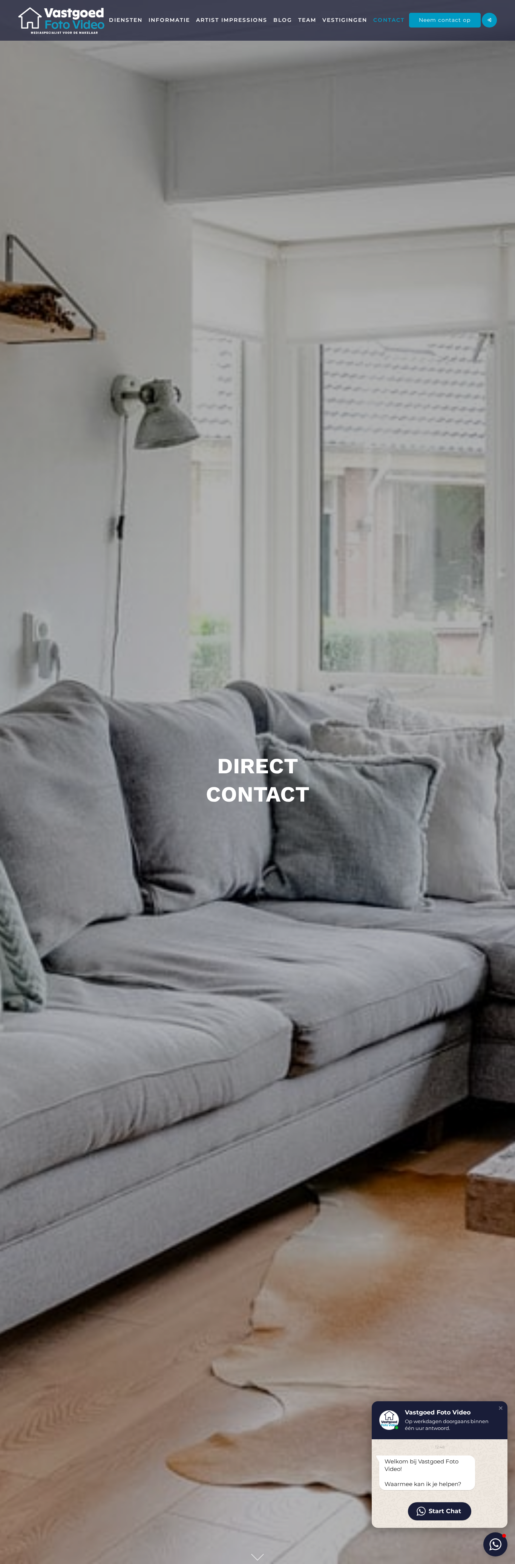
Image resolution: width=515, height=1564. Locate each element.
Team (307, 20)
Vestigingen (344, 20)
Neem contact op (445, 20)
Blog (282, 20)
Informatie (169, 20)
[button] (500, 1408)
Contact (389, 20)
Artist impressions (231, 20)
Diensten (126, 20)
